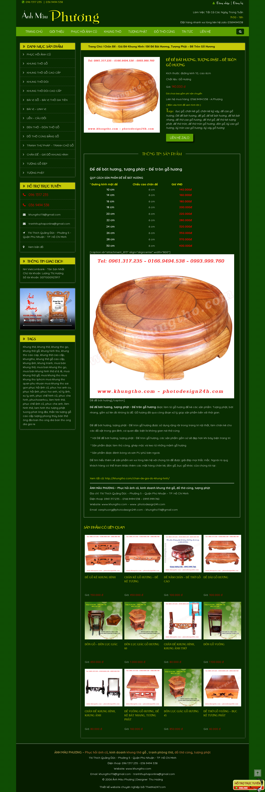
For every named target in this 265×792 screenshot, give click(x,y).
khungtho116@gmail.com (45, 214)
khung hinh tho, (51, 351)
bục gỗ (179, 111)
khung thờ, (44, 347)
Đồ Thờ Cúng (164, 32)
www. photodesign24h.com (147, 504)
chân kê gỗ (192, 111)
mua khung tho (51, 375)
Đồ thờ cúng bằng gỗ (43, 136)
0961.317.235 (112, 499)
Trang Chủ (33, 32)
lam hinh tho (42, 408)
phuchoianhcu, (39, 399)
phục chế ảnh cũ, (34, 403)
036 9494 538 (54, 2)
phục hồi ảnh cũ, (39, 387)
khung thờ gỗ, (32, 351)
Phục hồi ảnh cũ (84, 32)
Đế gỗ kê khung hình (100, 577)
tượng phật (58, 408)
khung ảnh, (30, 363)
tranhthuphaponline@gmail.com (49, 223)
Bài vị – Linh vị (36, 109)
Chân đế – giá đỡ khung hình (47, 154)
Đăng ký (238, 2)
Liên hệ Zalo (179, 138)
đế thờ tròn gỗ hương (201, 123)
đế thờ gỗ (209, 119)
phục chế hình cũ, (47, 395)
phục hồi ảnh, (32, 391)
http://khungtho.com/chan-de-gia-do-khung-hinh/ (137, 478)
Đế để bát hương (185, 115)
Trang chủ (95, 46)
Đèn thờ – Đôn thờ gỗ (43, 127)
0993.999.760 (151, 499)
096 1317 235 (34, 2)
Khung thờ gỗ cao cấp (44, 72)
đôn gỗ (220, 123)
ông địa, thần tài (49, 412)
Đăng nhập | (224, 2)
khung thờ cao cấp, (52, 355)
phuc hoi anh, (50, 391)
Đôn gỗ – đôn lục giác (101, 644)
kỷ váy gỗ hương (214, 128)
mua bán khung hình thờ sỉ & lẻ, (43, 371)
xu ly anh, (29, 395)
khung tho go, (60, 347)
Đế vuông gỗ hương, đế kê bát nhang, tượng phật (141, 715)
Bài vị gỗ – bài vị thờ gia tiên (47, 100)
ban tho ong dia (44, 420)
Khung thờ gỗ (37, 63)
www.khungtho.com (114, 504)
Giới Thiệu (56, 32)
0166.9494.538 (131, 499)
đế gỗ (201, 115)
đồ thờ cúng (185, 488)
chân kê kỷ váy (209, 111)
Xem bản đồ (35, 247)
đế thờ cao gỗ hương (188, 119)
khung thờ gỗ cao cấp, (50, 359)
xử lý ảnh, (64, 391)
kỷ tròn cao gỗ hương (188, 128)
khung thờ (163, 488)
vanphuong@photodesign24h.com (120, 509)
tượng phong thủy (46, 416)
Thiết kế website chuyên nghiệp (120, 787)
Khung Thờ (112, 32)
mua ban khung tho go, (52, 367)
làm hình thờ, (57, 399)
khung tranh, (45, 363)
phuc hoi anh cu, (60, 387)
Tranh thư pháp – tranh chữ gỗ (50, 145)
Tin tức (187, 32)
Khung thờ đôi (37, 81)
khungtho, (29, 359)
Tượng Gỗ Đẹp (37, 163)
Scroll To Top (257, 773)
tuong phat (30, 412)
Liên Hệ (205, 32)
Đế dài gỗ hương (216, 577)
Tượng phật (137, 32)
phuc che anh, (54, 403)
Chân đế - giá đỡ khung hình (124, 46)
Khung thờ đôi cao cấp (44, 91)
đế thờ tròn (180, 123)
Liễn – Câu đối (36, 118)
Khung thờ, (30, 347)
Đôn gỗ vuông (214, 644)
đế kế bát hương (216, 115)
